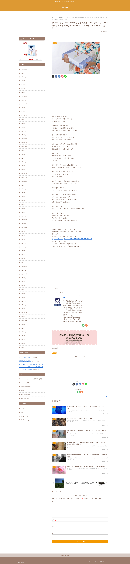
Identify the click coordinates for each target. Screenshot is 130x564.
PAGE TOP (65, 555)
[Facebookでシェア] (56, 76)
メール (54, 526)
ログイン (23, 408)
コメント (55, 502)
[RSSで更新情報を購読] (86, 325)
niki (64, 297)
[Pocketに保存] (62, 76)
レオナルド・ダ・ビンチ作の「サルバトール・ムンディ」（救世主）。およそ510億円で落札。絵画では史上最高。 (32, 367)
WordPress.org (25, 420)
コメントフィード (25, 416)
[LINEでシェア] (65, 76)
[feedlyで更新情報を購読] (83, 325)
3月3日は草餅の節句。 (25, 357)
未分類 (54, 352)
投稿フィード (24, 412)
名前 (54, 520)
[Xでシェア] (53, 76)
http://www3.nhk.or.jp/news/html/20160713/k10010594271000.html (72, 239)
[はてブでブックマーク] (59, 76)
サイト (54, 533)
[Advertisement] (80, 36)
